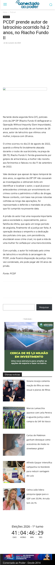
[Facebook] (13, 49)
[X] (19, 49)
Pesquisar (44, 307)
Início (5, 12)
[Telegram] (26, 49)
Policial (13, 12)
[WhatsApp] (6, 49)
